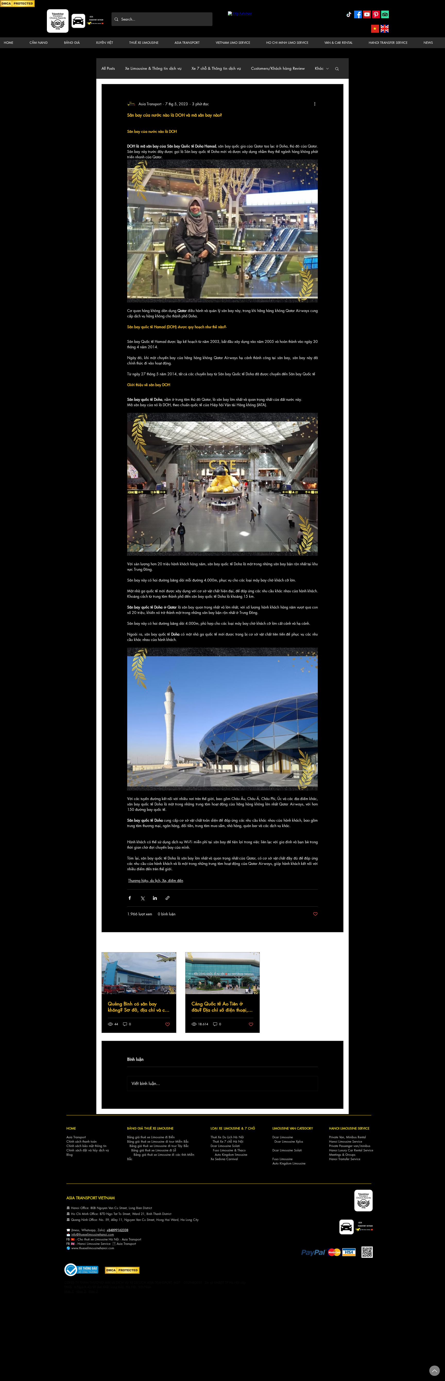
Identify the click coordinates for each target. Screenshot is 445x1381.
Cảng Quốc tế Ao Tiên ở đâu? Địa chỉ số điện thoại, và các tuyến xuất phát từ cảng (220, 1007)
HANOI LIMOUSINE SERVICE (349, 1128)
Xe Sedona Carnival (224, 1159)
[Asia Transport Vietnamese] (375, 29)
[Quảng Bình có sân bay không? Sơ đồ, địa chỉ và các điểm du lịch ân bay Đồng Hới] (139, 973)
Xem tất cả (335, 942)
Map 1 (69, 1291)
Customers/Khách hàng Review (278, 68)
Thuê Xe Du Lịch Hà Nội (227, 1137)
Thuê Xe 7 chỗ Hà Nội (228, 1141)
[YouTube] (367, 14)
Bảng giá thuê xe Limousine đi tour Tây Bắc (159, 1146)
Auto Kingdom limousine (231, 1154)
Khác (319, 68)
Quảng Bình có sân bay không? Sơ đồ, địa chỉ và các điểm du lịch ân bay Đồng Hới (139, 1007)
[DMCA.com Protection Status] (17, 6)
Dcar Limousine (282, 1137)
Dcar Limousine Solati (225, 1146)
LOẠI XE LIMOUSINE (225, 1128)
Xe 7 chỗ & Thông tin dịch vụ (216, 68)
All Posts (108, 68)
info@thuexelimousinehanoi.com (92, 1234)
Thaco (241, 1150)
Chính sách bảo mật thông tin (86, 1146)
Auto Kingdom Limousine (288, 1163)
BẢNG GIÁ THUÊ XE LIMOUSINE (150, 1128)
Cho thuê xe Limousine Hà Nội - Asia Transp (108, 1239)
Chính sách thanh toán (81, 1141)
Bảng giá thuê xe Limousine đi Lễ (153, 1150)
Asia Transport (76, 1137)
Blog (69, 1154)
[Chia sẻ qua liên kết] (167, 898)
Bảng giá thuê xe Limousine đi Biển (151, 1137)
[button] (42, 42)
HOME (71, 1128)
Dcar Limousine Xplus (289, 1141)
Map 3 (93, 1291)
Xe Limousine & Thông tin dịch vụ (153, 68)
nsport (132, 1243)
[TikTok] (349, 14)
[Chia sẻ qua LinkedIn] (154, 898)
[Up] (434, 1371)
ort (139, 1239)
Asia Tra (122, 1243)
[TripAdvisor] (385, 14)
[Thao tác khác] (315, 104)
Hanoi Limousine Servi (92, 1243)
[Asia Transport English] (385, 29)
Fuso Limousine (223, 1150)
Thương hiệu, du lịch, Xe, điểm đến (155, 880)
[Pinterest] (376, 14)
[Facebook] (358, 14)
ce (108, 1243)
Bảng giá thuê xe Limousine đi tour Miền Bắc (158, 1141)
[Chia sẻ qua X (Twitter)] (142, 898)
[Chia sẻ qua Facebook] (129, 898)
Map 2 (81, 1291)
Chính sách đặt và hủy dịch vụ (87, 1150)
